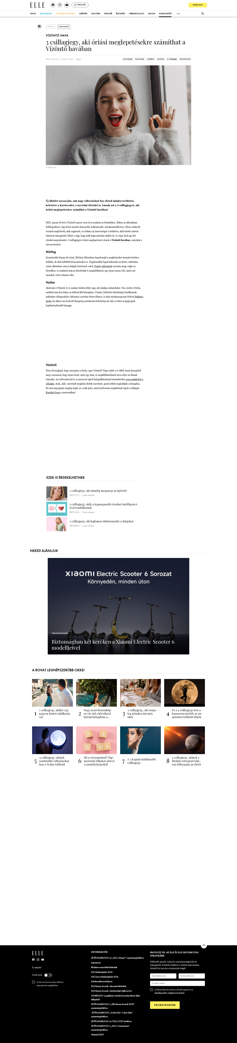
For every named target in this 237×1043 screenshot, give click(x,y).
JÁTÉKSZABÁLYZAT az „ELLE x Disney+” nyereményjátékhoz (117, 958)
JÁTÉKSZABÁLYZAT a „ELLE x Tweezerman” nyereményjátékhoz (110, 1028)
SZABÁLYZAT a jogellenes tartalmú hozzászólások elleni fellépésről (115, 998)
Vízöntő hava (185, 59)
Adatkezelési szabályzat (101, 982)
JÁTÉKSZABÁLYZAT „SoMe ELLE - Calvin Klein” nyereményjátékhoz (112, 1015)
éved (127, 301)
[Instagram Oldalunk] (38, 959)
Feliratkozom (165, 1005)
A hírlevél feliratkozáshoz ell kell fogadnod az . (173, 991)
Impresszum (96, 963)
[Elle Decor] (37, 5)
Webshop (198, 5)
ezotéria (160, 59)
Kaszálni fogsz (53, 392)
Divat (33, 14)
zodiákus (150, 59)
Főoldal (50, 27)
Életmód (120, 14)
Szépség (83, 14)
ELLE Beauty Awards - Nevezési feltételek (108, 986)
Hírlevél (81, 5)
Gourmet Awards (65, 14)
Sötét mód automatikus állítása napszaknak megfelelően (49, 984)
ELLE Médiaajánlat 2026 (102, 972)
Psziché (108, 14)
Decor (151, 14)
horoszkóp (139, 59)
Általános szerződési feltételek (104, 967)
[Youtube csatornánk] (66, 5)
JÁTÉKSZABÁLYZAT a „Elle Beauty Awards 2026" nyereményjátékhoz (112, 1006)
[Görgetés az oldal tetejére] (204, 945)
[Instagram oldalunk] (59, 5)
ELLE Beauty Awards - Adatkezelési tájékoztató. (111, 991)
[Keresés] (202, 13)
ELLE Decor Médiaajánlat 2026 (104, 977)
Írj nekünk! (37, 967)
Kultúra (95, 14)
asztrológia (127, 59)
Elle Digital (46, 14)
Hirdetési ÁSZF (97, 1035)
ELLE (78, 59)
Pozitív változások (103, 266)
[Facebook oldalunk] (53, 5)
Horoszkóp (165, 14)
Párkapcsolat (136, 14)
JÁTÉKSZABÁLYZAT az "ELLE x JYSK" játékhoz (111, 1021)
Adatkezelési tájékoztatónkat (169, 993)
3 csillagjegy (172, 59)
